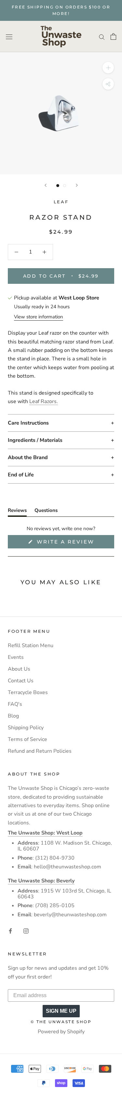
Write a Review (74, 543)
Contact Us (21, 680)
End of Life (21, 474)
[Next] (77, 185)
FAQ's (15, 704)
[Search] (102, 36)
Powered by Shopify (61, 1031)
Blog (13, 715)
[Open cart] (113, 36)
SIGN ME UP (61, 1011)
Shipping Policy (26, 727)
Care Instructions (28, 423)
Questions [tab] (46, 511)
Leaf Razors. (43, 401)
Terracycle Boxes (28, 692)
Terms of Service (27, 739)
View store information (38, 316)
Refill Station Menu (30, 645)
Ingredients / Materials (35, 440)
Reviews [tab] (17, 511)
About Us (19, 669)
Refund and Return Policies (40, 751)
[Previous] (46, 185)
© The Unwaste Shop (61, 1021)
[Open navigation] (9, 36)
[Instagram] (26, 930)
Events (16, 657)
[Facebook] (10, 930)
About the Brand (28, 457)
